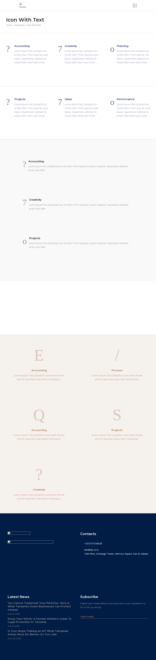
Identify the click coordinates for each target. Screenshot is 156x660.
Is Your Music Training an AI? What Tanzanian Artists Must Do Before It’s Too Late (38, 632)
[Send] (146, 615)
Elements (19, 25)
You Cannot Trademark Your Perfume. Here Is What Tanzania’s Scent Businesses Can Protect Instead (39, 606)
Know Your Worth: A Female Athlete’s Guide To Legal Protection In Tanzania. (40, 620)
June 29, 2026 (14, 638)
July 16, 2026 (14, 614)
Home (9, 25)
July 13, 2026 (14, 626)
